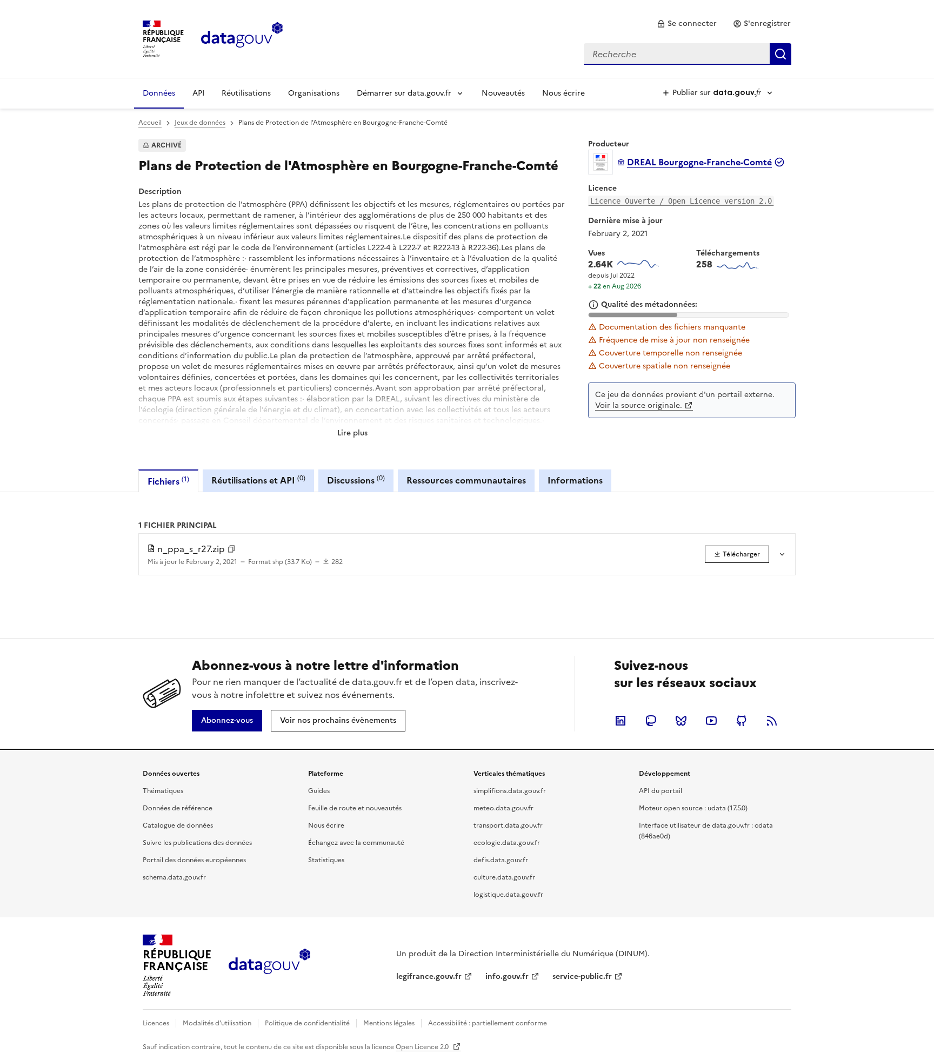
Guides (319, 791)
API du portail (660, 791)
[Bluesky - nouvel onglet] (681, 720)
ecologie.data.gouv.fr (506, 843)
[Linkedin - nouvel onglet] (620, 720)
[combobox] (687, 54)
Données (159, 93)
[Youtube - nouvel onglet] (711, 720)
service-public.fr (582, 976)
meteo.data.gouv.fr (503, 808)
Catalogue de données (178, 825)
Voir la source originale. (638, 405)
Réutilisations (246, 93)
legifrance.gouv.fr (429, 976)
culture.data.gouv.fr (504, 877)
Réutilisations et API (258, 480)
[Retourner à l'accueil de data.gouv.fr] (242, 37)
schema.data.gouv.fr (174, 877)
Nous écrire (563, 93)
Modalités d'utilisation (217, 1023)
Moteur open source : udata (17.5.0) (693, 808)
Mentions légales (389, 1023)
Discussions (356, 480)
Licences (156, 1023)
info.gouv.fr (507, 976)
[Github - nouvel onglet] (741, 720)
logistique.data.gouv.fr (508, 894)
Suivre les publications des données (197, 843)
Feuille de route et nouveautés (355, 808)
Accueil (150, 122)
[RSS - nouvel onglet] (772, 720)
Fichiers (168, 481)
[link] (687, 24)
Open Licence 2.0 (423, 1047)
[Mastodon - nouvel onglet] (651, 720)
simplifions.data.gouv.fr (509, 791)
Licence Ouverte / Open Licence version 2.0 (681, 201)
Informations (575, 480)
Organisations (313, 93)
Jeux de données (200, 122)
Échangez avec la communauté (356, 843)
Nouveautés (503, 93)
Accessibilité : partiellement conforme (487, 1023)
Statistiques (326, 860)
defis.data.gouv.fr (500, 860)
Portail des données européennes (194, 860)
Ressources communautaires (466, 480)
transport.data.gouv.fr (508, 825)
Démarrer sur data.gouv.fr (404, 93)
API (198, 93)
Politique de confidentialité (307, 1023)
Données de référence (177, 808)
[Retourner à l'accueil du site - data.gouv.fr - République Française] (269, 965)
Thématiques (163, 791)
